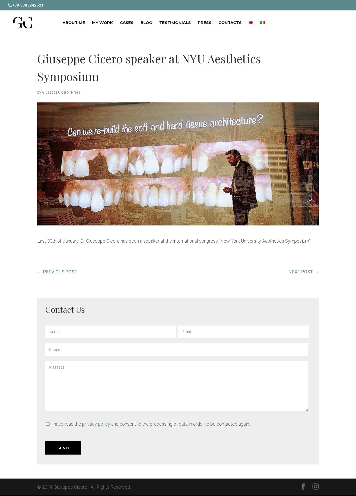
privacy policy (96, 424)
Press (76, 92)
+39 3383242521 (28, 5)
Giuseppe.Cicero (55, 92)
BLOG (146, 23)
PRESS (204, 23)
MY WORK (102, 23)
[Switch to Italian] (262, 30)
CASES (126, 23)
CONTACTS (230, 23)
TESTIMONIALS (175, 23)
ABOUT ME (74, 23)
